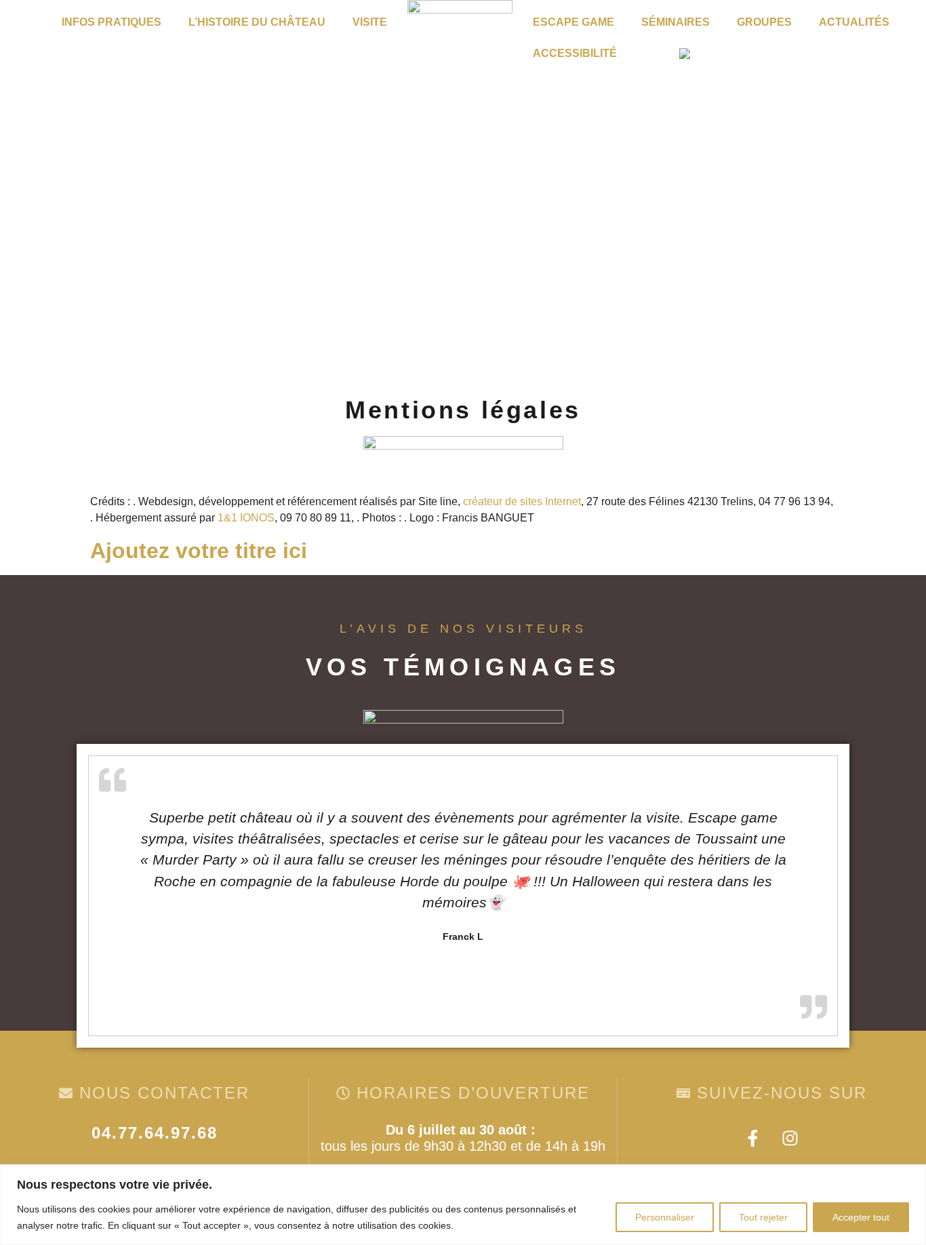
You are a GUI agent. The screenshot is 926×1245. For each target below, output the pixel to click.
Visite (370, 22)
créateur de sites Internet (522, 501)
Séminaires (675, 22)
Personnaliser (664, 1217)
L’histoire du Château (256, 22)
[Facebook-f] (753, 1138)
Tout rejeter (763, 1217)
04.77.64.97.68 (155, 1133)
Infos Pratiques (111, 22)
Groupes (764, 22)
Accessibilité (575, 53)
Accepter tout (860, 1217)
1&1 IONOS (246, 517)
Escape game (573, 22)
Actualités (854, 22)
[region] (463, 1204)
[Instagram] (790, 1138)
